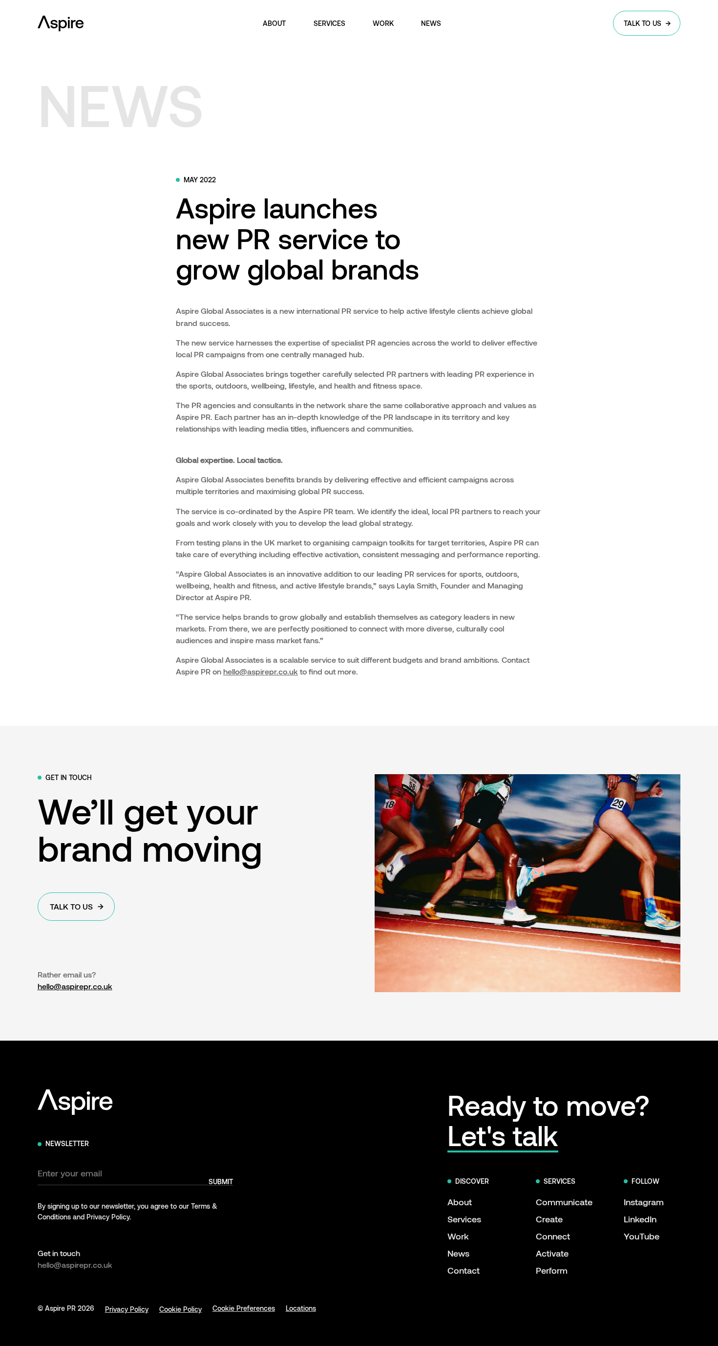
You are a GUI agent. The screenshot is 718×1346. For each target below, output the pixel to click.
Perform (552, 1270)
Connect (553, 1236)
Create (549, 1219)
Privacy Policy (126, 1309)
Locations (301, 1308)
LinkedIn (640, 1219)
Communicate (564, 1201)
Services (464, 1219)
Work (458, 1236)
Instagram (644, 1201)
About (459, 1201)
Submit (221, 1182)
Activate (552, 1253)
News (458, 1253)
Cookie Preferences (243, 1308)
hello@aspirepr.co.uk (260, 671)
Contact (463, 1270)
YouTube (641, 1236)
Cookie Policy (180, 1309)
